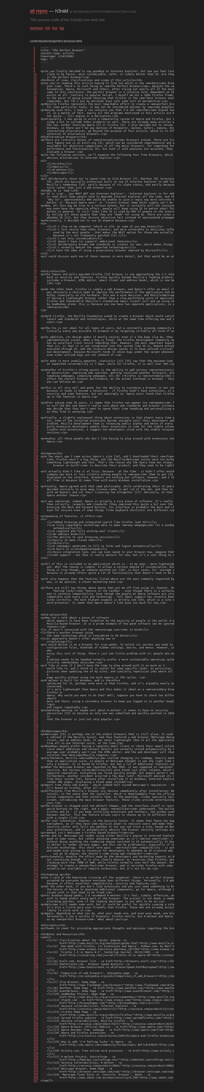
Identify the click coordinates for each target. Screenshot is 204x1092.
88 (35, 307)
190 (35, 611)
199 (35, 638)
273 (35, 859)
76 (35, 271)
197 (35, 632)
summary (36, 28)
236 (35, 749)
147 (35, 483)
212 (35, 677)
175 (35, 566)
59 (35, 220)
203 (35, 650)
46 (35, 181)
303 (35, 949)
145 (35, 477)
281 (35, 883)
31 (35, 136)
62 (35, 229)
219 (35, 698)
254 (35, 802)
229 (35, 728)
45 (35, 178)
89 (35, 310)
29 (35, 130)
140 (35, 462)
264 (35, 832)
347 (35, 1080)
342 (35, 1065)
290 (35, 910)
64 (35, 235)
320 (35, 999)
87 (35, 304)
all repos (39, 11)
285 (35, 895)
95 (35, 328)
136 (35, 450)
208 (35, 665)
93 (35, 322)
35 (35, 148)
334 (35, 1041)
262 (35, 826)
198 (35, 635)
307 (35, 961)
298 (35, 934)
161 (35, 525)
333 (35, 1038)
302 (35, 946)
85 (35, 298)
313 (35, 979)
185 (35, 596)
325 (35, 1014)
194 (35, 623)
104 (35, 354)
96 (35, 330)
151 (35, 495)
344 (35, 1071)
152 (35, 498)
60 (35, 223)
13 (35, 83)
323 (35, 1008)
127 (35, 423)
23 (35, 112)
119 (35, 399)
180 (35, 581)
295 (35, 925)
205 (35, 656)
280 (35, 880)
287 (35, 901)
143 (35, 471)
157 (35, 513)
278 (35, 874)
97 (35, 333)
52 (35, 199)
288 (35, 904)
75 (35, 268)
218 (35, 695)
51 (35, 196)
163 (35, 531)
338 (35, 1053)
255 (35, 805)
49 (35, 190)
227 (35, 722)
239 (35, 758)
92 (35, 319)
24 (35, 115)
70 (35, 253)
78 (35, 277)
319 (35, 996)
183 (35, 590)
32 (35, 139)
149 (35, 489)
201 (35, 644)
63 (35, 232)
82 (35, 289)
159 (35, 519)
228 (35, 725)
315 (35, 984)
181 (35, 584)
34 (35, 145)
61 (35, 226)
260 (35, 820)
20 (35, 104)
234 (35, 743)
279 (35, 877)
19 (35, 101)
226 (35, 719)
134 (35, 444)
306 (35, 958)
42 (35, 169)
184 (35, 593)
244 (35, 772)
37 (35, 154)
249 (35, 787)
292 (35, 916)
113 (35, 381)
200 (35, 641)
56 (35, 211)
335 (35, 1044)
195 (35, 626)
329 (35, 1026)
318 (35, 993)
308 (35, 964)
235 (35, 746)
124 (35, 414)
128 (35, 426)
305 (35, 955)
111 (35, 375)
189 (35, 608)
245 (35, 775)
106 (35, 360)
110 (35, 372)
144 (35, 474)
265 (35, 835)
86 (35, 301)
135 (35, 447)
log (61, 28)
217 (35, 692)
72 (35, 259)
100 (35, 342)
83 (35, 292)
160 (35, 522)
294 (35, 922)
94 (35, 325)
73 (35, 262)
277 (35, 871)
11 (35, 77)
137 (35, 453)
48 (35, 187)
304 (35, 952)
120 (35, 402)
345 (35, 1074)
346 (35, 1077)
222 (35, 707)
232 (35, 737)
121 (35, 405)
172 (35, 557)
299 (35, 937)
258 (35, 814)
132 (35, 438)
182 (35, 587)
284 (35, 892)
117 (35, 393)
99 (35, 339)
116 (35, 390)
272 (35, 856)
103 (35, 351)
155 (35, 507)
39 (35, 160)
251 (35, 793)
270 (35, 850)
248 (35, 784)
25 (35, 118)
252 (35, 796)
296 (35, 928)
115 (35, 387)
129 (35, 429)
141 (35, 465)
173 (35, 560)
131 (35, 435)
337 (35, 1050)
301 (35, 943)
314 (35, 982)
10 (35, 74)
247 (35, 781)
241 (35, 764)
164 (35, 534)
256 (35, 808)
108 (35, 366)
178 (35, 575)
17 (35, 95)
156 (35, 510)
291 (35, 913)
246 (35, 778)
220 (35, 701)
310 (35, 970)
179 (35, 578)
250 (35, 790)
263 (35, 829)
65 (35, 238)
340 (35, 1059)
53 (35, 202)
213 (35, 680)
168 (35, 546)
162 (35, 528)
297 (35, 931)
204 (35, 653)
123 (35, 411)
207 (35, 662)
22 (35, 110)
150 (35, 492)
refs (47, 28)
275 (35, 865)
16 (35, 92)
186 (35, 599)
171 (35, 554)
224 (35, 713)
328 (35, 1023)
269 (35, 847)
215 (35, 686)
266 (35, 838)
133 (35, 441)
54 (35, 205)
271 (35, 853)
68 (35, 247)
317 (35, 990)
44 (35, 175)
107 (35, 363)
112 (35, 378)
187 (35, 602)
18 (35, 98)
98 (35, 336)
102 (35, 348)
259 (35, 817)
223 (35, 710)
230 (35, 731)
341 (35, 1062)
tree (54, 28)
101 (35, 345)
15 (35, 89)
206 (35, 659)
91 (35, 316)
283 (35, 889)
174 (35, 563)
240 (35, 761)
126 (35, 420)
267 (35, 841)
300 (35, 940)
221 (35, 704)
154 (35, 504)
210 (35, 671)
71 (35, 256)
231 (35, 734)
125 (35, 417)
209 (35, 668)
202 (35, 647)
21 (35, 107)
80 (35, 283)
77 (35, 274)
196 (35, 629)
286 (35, 898)
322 (35, 1005)
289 (35, 907)
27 (35, 124)
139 (35, 459)
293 (35, 919)
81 (35, 286)
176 (35, 569)
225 (35, 716)
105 (35, 357)
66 (35, 241)
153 (35, 501)
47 (35, 184)
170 (35, 551)
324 (35, 1011)
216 (35, 689)
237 (35, 752)
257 (35, 811)
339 (35, 1056)
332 (35, 1035)
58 (35, 217)
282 (35, 886)
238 (35, 755)
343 (35, 1068)
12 (35, 80)
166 (35, 540)
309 (35, 967)
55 (35, 208)
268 (35, 844)
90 (35, 313)
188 (35, 605)
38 (35, 157)
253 (35, 799)
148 (35, 486)
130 (35, 432)
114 (35, 384)
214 (35, 683)
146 (35, 480)
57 (35, 214)
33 (35, 142)
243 (35, 769)
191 (35, 614)
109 (35, 369)
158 (35, 516)
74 (35, 265)
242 (35, 766)
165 (35, 537)
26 (35, 121)
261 (35, 823)
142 (35, 468)
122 (35, 408)
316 (35, 987)
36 (35, 151)
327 (35, 1020)
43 (35, 172)
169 (35, 548)
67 (35, 244)
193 (35, 620)
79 (35, 280)
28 (35, 127)
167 (35, 543)
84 (35, 295)
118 (35, 396)
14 (35, 86)
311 (35, 973)
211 (35, 674)
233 (35, 740)
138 (35, 456)
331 (35, 1032)
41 (35, 166)
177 (35, 572)
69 (35, 250)
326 (35, 1017)
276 (35, 868)
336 (35, 1047)
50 (35, 193)
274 (35, 862)
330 (35, 1029)
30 (35, 133)
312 (35, 976)
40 (35, 163)
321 (35, 1002)
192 (35, 617)
